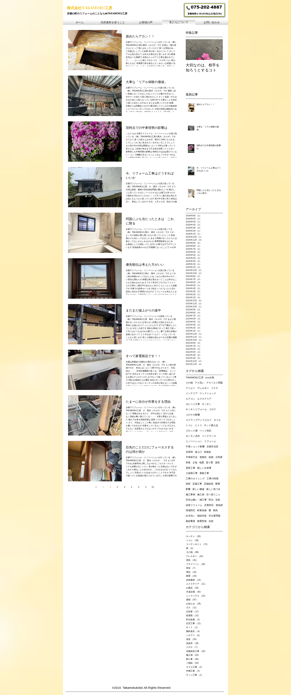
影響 (188, 489)
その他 (189, 382)
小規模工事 (192, 473)
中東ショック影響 (195, 446)
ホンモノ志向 (193, 436)
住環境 (189, 452)
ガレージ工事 (193, 404)
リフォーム (210, 441)
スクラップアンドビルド (199, 420)
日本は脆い (192, 499)
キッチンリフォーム (196, 409)
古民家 (218, 457)
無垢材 (219, 505)
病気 (215, 510)
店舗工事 (197, 483)
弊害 (217, 483)
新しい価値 (198, 489)
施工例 (200, 494)
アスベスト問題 (214, 382)
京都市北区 (212, 446)
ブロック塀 (192, 430)
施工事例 (190, 494)
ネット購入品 (211, 425)
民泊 (211, 499)
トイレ (189, 425)
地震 (201, 462)
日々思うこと (213, 494)
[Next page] (146, 487)
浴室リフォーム (194, 505)
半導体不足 (192, 457)
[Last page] (153, 487)
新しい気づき (213, 489)
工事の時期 (212, 478)
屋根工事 (204, 473)
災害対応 (209, 505)
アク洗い (199, 382)
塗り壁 (209, 462)
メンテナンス (209, 436)
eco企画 (209, 377)
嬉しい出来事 (204, 468)
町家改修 (202, 510)
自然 (211, 521)
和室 (188, 462)
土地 (194, 462)
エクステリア (204, 398)
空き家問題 (214, 515)
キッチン (206, 404)
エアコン (190, 398)
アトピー (190, 388)
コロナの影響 (193, 414)
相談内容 (202, 515)
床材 (188, 483)
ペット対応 (205, 430)
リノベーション (194, 441)
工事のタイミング (195, 478)
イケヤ (214, 388)
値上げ (198, 452)
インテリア (192, 393)
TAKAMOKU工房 (194, 377)
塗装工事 (190, 468)
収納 (211, 457)
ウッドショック (208, 393)
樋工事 (203, 499)
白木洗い (190, 515)
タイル (217, 420)
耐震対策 (202, 521)
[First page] (96, 487)
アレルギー (203, 388)
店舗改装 (208, 483)
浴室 (217, 499)
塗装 (217, 462)
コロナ (212, 409)
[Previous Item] (191, 49)
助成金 (207, 452)
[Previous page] (103, 487)
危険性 (203, 457)
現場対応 (190, 510)
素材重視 (190, 521)
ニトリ (198, 425)
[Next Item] (217, 49)
